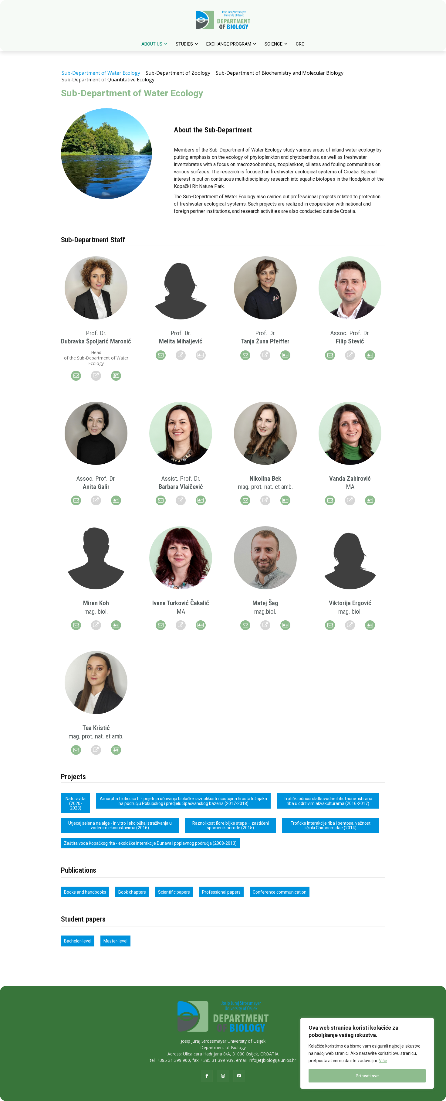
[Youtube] (239, 1076)
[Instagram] (223, 1076)
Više (383, 1060)
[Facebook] (207, 1076)
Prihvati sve (367, 1075)
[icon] (76, 376)
